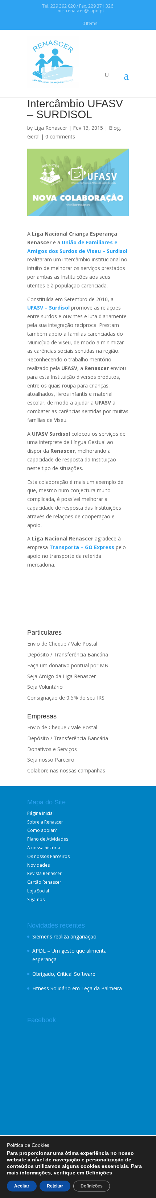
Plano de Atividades (47, 839)
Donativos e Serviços (52, 749)
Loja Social (38, 891)
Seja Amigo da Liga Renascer (61, 676)
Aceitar (21, 1186)
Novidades (38, 865)
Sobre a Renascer (45, 822)
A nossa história (43, 848)
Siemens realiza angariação (64, 936)
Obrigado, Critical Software (63, 973)
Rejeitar (55, 1186)
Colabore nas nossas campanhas (66, 770)
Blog (114, 127)
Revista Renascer (44, 873)
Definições (92, 1186)
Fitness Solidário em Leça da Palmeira (77, 988)
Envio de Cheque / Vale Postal (62, 643)
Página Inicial (40, 813)
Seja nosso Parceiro (50, 759)
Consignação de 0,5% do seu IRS (65, 697)
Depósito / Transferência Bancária (67, 654)
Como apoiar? (42, 830)
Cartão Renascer (44, 882)
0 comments (60, 136)
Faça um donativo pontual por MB (67, 665)
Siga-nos (36, 899)
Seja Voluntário (45, 686)
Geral (33, 136)
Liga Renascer (50, 127)
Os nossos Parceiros (48, 856)
